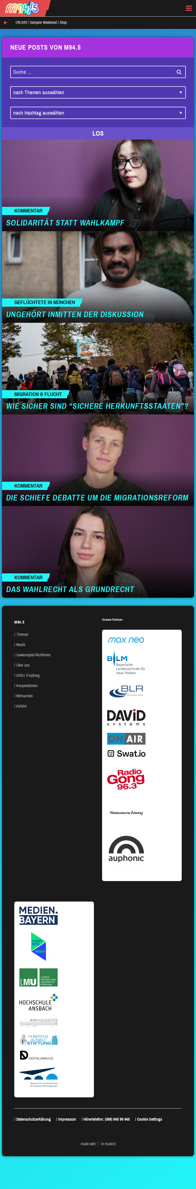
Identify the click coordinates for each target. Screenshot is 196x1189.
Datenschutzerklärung (33, 1119)
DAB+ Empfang (28, 675)
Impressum (67, 1119)
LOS (98, 133)
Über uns (23, 665)
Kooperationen (27, 685)
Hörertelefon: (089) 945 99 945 (106, 1119)
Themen (22, 634)
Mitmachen (24, 696)
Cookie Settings (149, 1119)
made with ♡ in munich (98, 1144)
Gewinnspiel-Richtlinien (33, 655)
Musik (20, 644)
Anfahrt (21, 706)
